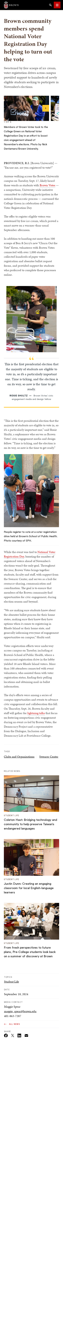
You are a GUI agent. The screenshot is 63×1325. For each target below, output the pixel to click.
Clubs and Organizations (19, 756)
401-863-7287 (12, 1016)
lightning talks (36, 713)
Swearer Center (48, 756)
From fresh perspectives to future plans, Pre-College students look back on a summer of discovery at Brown (30, 952)
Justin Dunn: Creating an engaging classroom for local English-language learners (29, 888)
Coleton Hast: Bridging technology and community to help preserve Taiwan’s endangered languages (30, 824)
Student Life (11, 981)
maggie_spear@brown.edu (20, 1011)
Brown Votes (47, 185)
